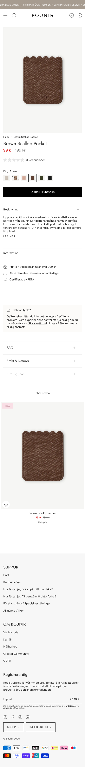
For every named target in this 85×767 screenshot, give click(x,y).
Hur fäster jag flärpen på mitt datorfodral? (30, 596)
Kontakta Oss (12, 582)
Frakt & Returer (18, 361)
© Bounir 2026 (11, 738)
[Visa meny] (5, 15)
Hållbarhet (10, 646)
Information (10, 253)
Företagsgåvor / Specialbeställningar (26, 603)
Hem (6, 136)
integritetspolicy (70, 706)
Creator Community (16, 654)
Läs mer (9, 236)
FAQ (10, 347)
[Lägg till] (6, 504)
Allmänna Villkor (13, 610)
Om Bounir (15, 374)
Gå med (74, 699)
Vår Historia (10, 632)
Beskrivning (10, 209)
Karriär (7, 639)
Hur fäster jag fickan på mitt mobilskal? (28, 589)
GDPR (7, 661)
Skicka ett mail (37, 323)
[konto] (71, 15)
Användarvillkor (11, 708)
